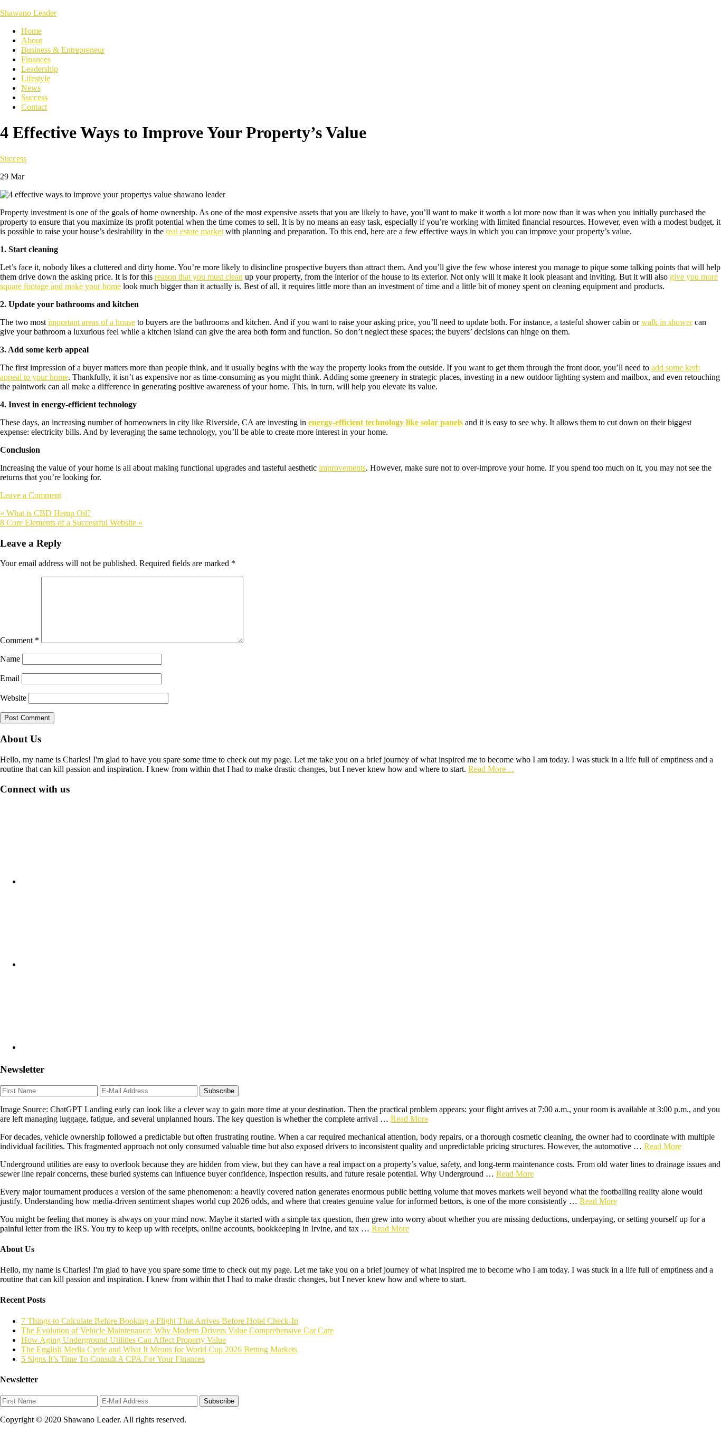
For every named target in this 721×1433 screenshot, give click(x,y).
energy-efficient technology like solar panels (385, 422)
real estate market (194, 231)
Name (10, 658)
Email (10, 678)
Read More (409, 1118)
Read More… (491, 769)
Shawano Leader (28, 12)
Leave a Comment (30, 495)
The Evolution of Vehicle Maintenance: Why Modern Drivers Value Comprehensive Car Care (177, 1330)
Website (13, 697)
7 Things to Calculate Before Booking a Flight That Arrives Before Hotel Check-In (159, 1320)
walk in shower (666, 322)
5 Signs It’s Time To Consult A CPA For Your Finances (113, 1358)
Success (13, 158)
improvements (342, 467)
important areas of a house (91, 322)
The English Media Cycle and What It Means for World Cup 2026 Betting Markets (159, 1349)
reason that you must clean (199, 276)
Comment (19, 640)
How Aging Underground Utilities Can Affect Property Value (123, 1339)
